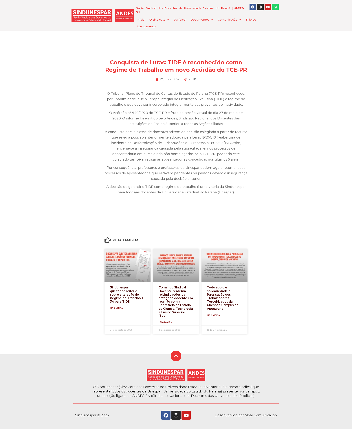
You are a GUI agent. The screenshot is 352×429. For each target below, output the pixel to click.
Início (140, 19)
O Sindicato (157, 19)
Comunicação (227, 19)
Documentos (199, 19)
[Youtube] (268, 7)
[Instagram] (260, 7)
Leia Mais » (116, 308)
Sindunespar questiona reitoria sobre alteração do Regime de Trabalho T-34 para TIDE (127, 294)
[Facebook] (253, 7)
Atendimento (146, 26)
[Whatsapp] (275, 7)
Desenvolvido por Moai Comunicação (246, 415)
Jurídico (180, 19)
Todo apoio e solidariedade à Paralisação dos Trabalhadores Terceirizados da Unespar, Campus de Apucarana (223, 298)
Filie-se (251, 19)
